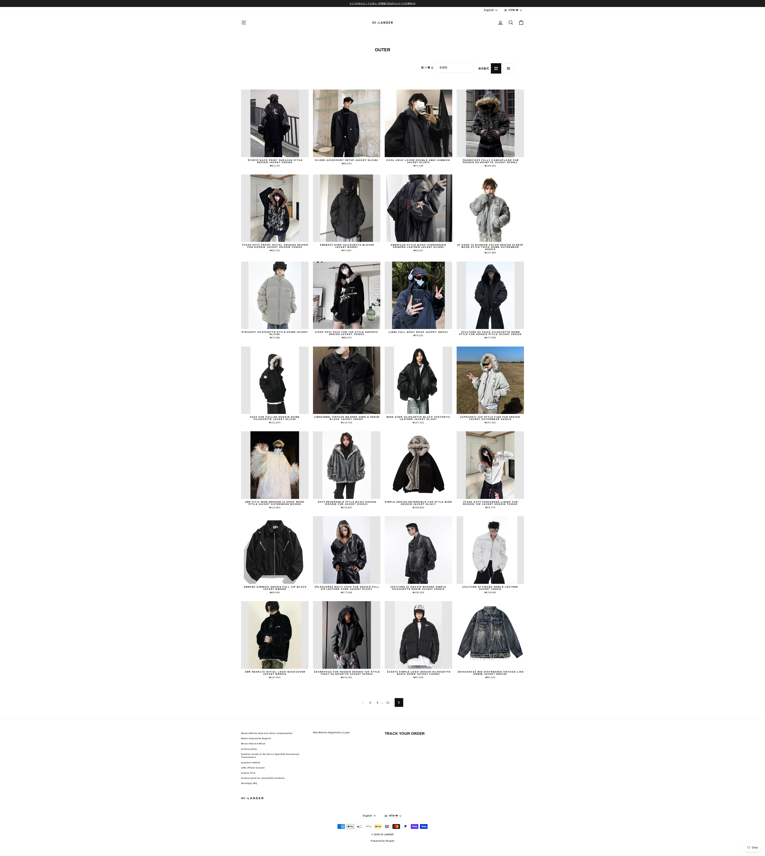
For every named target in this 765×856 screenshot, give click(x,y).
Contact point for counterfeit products (262, 778)
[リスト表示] (508, 68)
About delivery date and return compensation (267, 733)
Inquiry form (248, 773)
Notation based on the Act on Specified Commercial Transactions (270, 755)
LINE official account (253, 767)
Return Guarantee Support (256, 738)
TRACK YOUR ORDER (405, 733)
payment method (250, 762)
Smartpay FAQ (249, 783)
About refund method (253, 743)
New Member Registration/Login (331, 732)
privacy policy (249, 749)
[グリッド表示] (496, 68)
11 (388, 702)
